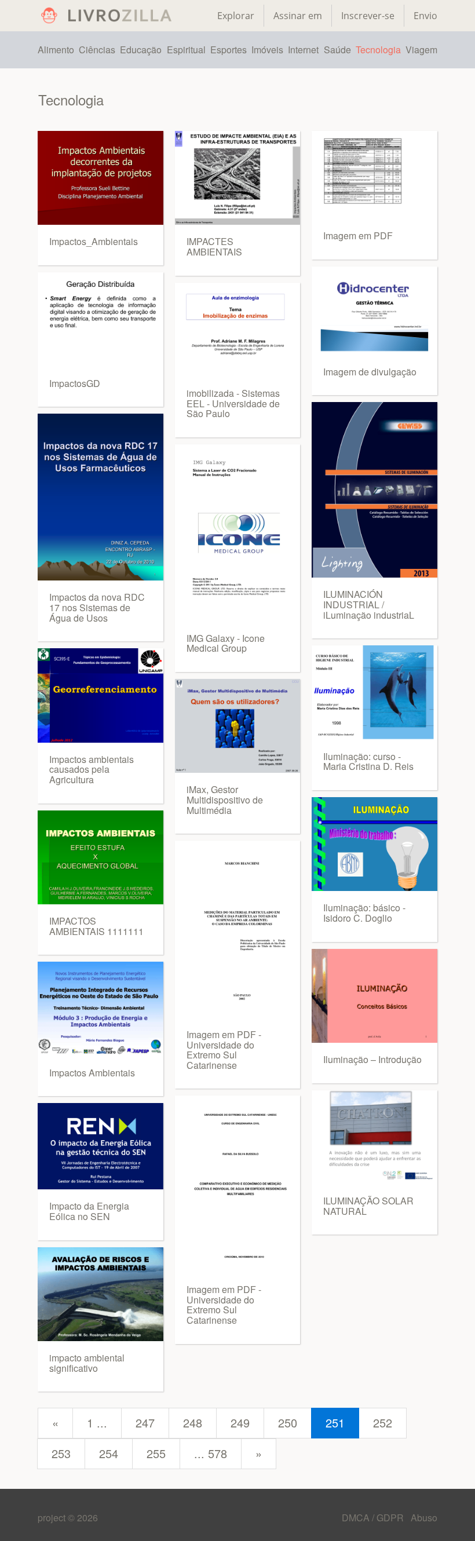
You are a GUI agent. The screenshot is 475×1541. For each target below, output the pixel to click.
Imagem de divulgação (369, 371)
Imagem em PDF (358, 235)
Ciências (97, 49)
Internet (303, 49)
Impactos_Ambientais (93, 241)
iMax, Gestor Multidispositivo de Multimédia (225, 799)
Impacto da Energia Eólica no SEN (89, 1211)
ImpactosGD (74, 383)
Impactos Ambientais (92, 1072)
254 (108, 1453)
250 (287, 1422)
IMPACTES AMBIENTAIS (214, 246)
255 (156, 1453)
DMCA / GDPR (374, 1517)
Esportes (228, 49)
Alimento (56, 49)
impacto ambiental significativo (87, 1363)
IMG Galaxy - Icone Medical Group (226, 643)
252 (382, 1422)
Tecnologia (378, 49)
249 (240, 1422)
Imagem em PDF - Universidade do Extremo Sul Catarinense (224, 1050)
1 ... (97, 1422)
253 (61, 1453)
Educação (141, 49)
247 (145, 1422)
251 (335, 1422)
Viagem (421, 49)
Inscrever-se (367, 15)
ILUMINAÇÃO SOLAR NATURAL (368, 1206)
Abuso (424, 1517)
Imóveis (267, 49)
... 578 (210, 1453)
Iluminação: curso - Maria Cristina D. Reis (368, 761)
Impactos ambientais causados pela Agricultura (91, 769)
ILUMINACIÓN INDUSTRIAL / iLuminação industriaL (368, 604)
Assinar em (297, 15)
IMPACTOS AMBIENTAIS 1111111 (96, 926)
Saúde (337, 49)
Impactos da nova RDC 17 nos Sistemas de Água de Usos (97, 607)
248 (192, 1422)
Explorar (235, 15)
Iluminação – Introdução (372, 1059)
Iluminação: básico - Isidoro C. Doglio (364, 913)
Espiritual (186, 49)
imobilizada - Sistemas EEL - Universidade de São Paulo (233, 403)
